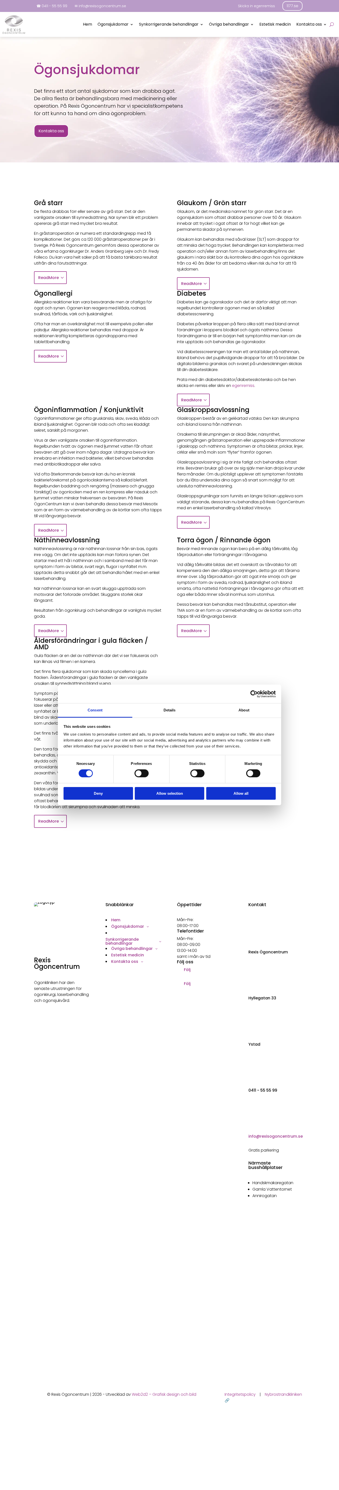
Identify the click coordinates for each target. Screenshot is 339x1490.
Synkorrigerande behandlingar (169, 24)
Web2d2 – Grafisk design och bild (164, 1394)
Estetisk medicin (275, 24)
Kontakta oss (309, 24)
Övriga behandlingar (229, 24)
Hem (87, 24)
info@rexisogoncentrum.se (275, 1136)
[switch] (142, 773)
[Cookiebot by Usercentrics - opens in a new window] (254, 694)
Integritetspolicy (240, 1394)
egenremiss (243, 385)
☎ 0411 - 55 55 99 (51, 5)
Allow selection (169, 793)
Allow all (241, 793)
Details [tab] (170, 710)
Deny (98, 793)
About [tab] (243, 710)
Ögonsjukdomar (113, 24)
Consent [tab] (95, 710)
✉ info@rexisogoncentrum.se (100, 5)
